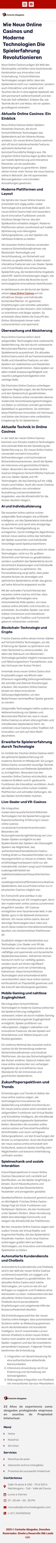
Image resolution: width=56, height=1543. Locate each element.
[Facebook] (31, 4)
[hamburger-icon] (50, 14)
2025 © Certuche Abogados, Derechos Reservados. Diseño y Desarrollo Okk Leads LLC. (28, 1533)
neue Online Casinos (22, 293)
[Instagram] (24, 4)
